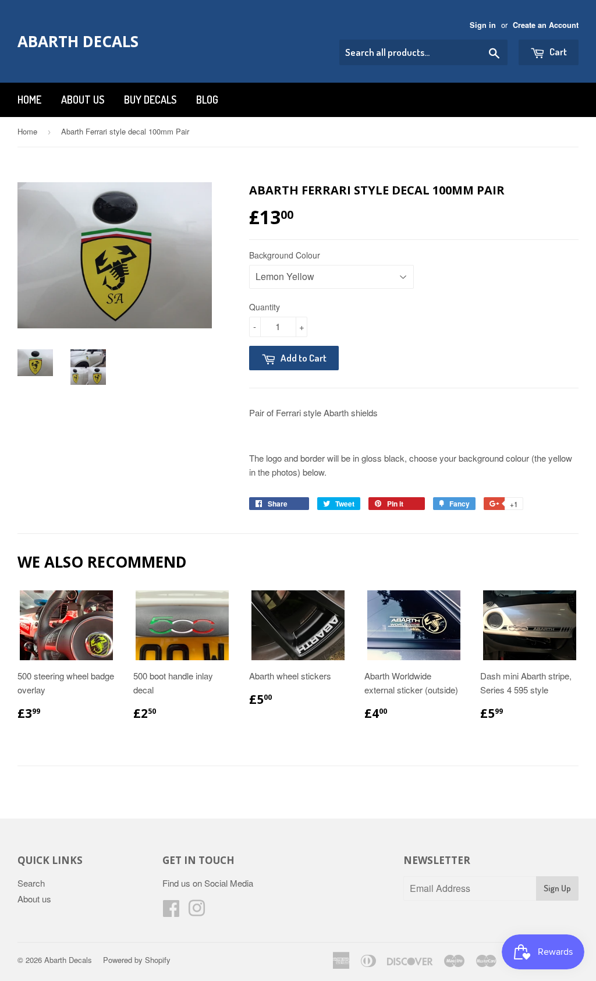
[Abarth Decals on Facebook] (171, 911)
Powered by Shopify (137, 959)
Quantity (264, 307)
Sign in (483, 25)
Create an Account (546, 25)
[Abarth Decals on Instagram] (196, 911)
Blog (207, 99)
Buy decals (150, 99)
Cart (557, 51)
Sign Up (557, 888)
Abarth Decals (78, 41)
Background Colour (284, 255)
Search (31, 883)
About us (82, 99)
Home (29, 99)
